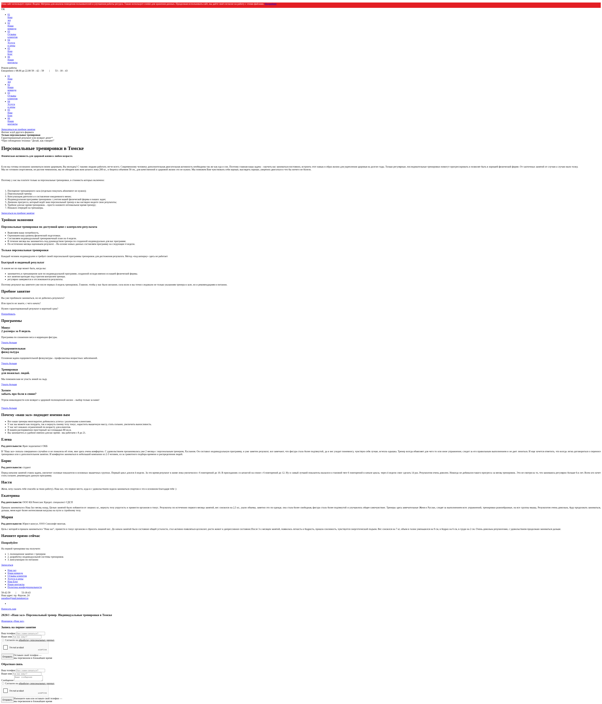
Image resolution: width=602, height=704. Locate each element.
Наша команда (15, 573)
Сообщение (7, 680)
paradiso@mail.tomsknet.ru (14, 598)
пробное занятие (18, 129)
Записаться (7, 565)
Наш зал (12, 570)
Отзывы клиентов (17, 576)
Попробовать (8, 314)
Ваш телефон (8, 633)
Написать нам (8, 609)
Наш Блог (13, 581)
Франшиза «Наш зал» (12, 621)
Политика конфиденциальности (25, 587)
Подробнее (271, 4)
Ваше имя (6, 636)
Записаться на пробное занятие (17, 213)
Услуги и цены (15, 578)
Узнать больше (9, 342)
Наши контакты (16, 584)
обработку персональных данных (36, 640)
